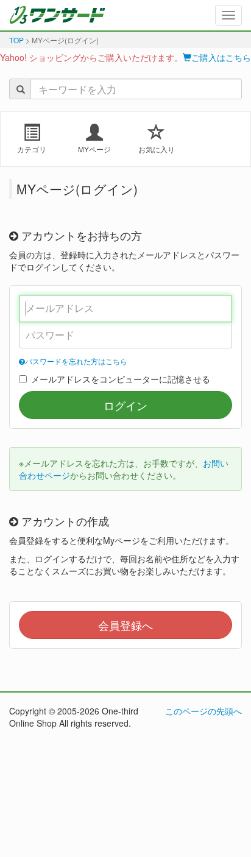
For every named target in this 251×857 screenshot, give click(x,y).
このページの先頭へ (203, 711)
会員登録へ (125, 625)
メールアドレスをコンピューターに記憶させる (120, 379)
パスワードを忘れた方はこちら (76, 361)
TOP (16, 40)
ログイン (125, 405)
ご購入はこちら (221, 57)
